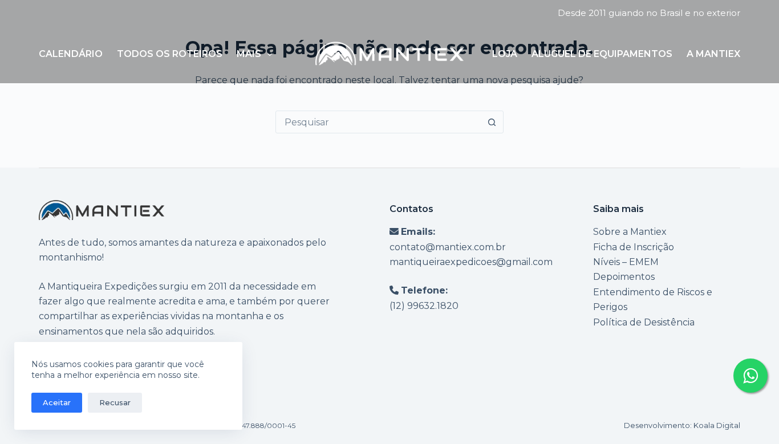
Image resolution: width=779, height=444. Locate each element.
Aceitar (57, 402)
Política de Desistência (644, 322)
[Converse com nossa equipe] (750, 376)
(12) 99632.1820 (424, 305)
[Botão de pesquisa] (492, 122)
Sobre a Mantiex (630, 231)
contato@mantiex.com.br (448, 247)
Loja (504, 53)
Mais (249, 53)
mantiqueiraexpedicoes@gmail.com (471, 261)
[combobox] (378, 122)
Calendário (71, 53)
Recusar (115, 402)
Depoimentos (624, 276)
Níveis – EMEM (626, 261)
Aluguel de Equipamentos (601, 53)
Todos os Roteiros (169, 53)
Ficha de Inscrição (633, 247)
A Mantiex (713, 53)
